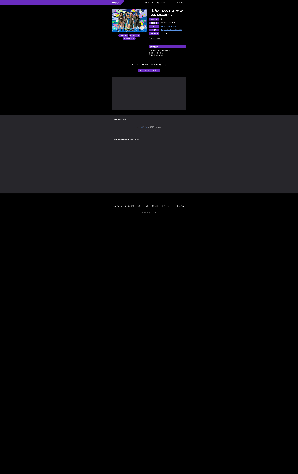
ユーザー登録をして (142, 127)
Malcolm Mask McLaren (168, 26)
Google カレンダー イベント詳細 (171, 30)
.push (115, 3)
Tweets (127, 80)
